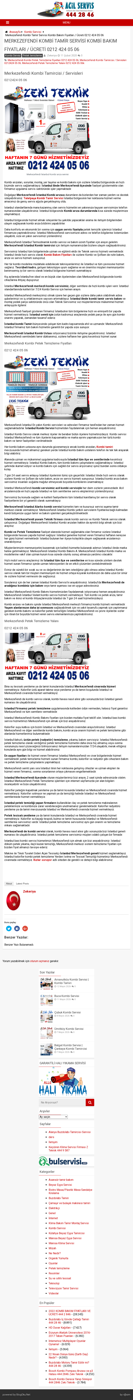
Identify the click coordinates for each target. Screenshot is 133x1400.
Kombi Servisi (32, 32)
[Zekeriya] (13, 909)
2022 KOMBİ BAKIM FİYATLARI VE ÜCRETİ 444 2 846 (70, 1312)
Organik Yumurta (58, 1258)
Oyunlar (53, 1263)
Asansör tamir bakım (61, 1179)
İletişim (53, 1142)
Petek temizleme (32, 55)
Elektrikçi (54, 1208)
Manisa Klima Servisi (61, 1243)
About (9, 883)
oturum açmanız (39, 961)
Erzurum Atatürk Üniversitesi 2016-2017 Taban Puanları (70, 1334)
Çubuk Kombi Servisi (67, 1012)
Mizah (52, 1248)
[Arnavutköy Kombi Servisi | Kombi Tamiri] (47, 989)
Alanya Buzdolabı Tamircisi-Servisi (70, 1132)
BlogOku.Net (23, 1394)
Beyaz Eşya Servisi (60, 1184)
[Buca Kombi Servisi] (47, 1005)
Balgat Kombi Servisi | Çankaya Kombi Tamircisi (70, 1046)
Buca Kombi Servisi (66, 996)
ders (51, 1137)
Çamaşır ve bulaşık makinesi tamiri (69, 1203)
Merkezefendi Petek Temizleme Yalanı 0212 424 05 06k (53, 63)
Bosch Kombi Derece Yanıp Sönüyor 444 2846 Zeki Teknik (70, 1381)
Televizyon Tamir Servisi (63, 1288)
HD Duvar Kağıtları (60, 1327)
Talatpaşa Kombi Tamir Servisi (43, 198)
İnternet (53, 1218)
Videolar (54, 1293)
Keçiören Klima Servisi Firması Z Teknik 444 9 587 (68, 1148)
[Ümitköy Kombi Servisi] (47, 1038)
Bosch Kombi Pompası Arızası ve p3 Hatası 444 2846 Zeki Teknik (71, 1372)
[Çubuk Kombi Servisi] (47, 1021)
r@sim (126, 1394)
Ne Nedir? (55, 1253)
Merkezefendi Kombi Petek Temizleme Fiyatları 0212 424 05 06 (43, 60)
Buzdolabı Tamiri (59, 1198)
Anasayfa (15, 32)
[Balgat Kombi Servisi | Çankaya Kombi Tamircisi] (47, 1054)
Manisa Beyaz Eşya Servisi (65, 1238)
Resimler (54, 1273)
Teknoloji (54, 1283)
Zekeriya (52, 55)
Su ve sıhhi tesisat (60, 1278)
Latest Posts (22, 883)
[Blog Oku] (66, 16)
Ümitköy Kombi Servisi (68, 1029)
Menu (66, 22)
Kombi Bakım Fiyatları (58, 254)
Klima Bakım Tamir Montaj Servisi (69, 1223)
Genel (52, 1213)
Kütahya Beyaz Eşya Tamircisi (67, 1233)
